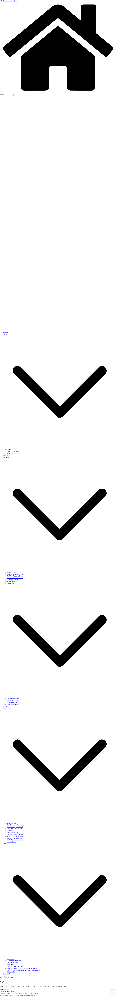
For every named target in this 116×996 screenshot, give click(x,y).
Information (7, 708)
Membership (11, 964)
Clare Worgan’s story (13, 704)
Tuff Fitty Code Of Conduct (15, 966)
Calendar (6, 333)
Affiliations (10, 831)
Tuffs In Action (11, 842)
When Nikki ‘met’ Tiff (13, 702)
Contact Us (6, 974)
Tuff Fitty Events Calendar (15, 578)
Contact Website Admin (7, 991)
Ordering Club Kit (12, 580)
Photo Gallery (11, 582)
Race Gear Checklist (13, 832)
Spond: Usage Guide (13, 451)
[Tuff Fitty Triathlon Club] (58, 93)
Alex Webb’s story (12, 700)
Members (6, 457)
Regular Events (11, 572)
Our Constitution (12, 962)
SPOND (5, 334)
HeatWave (6, 455)
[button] (59, 448)
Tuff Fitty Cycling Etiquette (15, 834)
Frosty (5, 706)
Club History (11, 959)
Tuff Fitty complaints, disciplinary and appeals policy (23, 970)
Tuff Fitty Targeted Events (15, 576)
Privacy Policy (11, 972)
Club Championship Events (15, 574)
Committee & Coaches (14, 961)
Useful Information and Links (16, 840)
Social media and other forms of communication (22, 968)
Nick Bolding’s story (13, 699)
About (5, 844)
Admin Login (11, 453)
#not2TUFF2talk (8, 583)
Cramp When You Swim (14, 838)
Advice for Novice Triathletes (16, 836)
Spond (9, 450)
